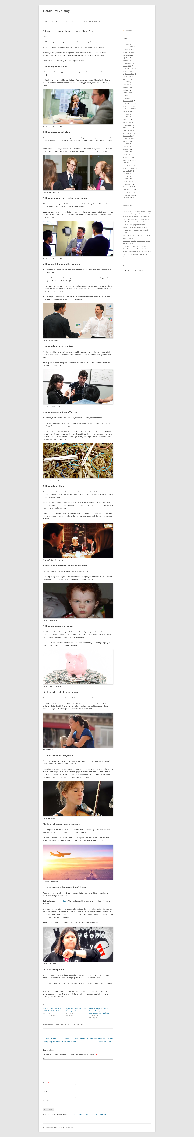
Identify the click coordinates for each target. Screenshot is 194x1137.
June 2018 (126, 114)
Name (46, 1083)
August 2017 (127, 141)
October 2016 (127, 165)
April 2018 (126, 120)
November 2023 (128, 68)
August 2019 (127, 79)
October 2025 (127, 50)
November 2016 (128, 163)
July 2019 (126, 82)
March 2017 (127, 155)
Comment (47, 1058)
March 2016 (127, 182)
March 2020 (127, 77)
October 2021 (127, 71)
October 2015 (127, 192)
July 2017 (126, 144)
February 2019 (127, 95)
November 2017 (128, 133)
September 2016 (128, 168)
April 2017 (126, 152)
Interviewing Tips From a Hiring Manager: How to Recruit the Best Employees (99, 1011)
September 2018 (128, 109)
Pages (62, 1024)
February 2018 (127, 125)
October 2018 (127, 106)
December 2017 (128, 130)
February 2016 (127, 184)
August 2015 (127, 198)
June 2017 (126, 147)
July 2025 (126, 58)
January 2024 (127, 66)
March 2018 (127, 122)
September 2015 (128, 195)
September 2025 (128, 52)
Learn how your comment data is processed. (89, 1114)
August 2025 (127, 55)
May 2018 (126, 117)
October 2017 (127, 136)
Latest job (128, 31)
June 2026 (126, 44)
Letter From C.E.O (71, 21)
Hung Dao (79, 1024)
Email (46, 1092)
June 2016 (126, 176)
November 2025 (128, 47)
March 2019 (127, 93)
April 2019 (126, 90)
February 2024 (127, 63)
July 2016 (126, 173)
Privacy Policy (47, 1127)
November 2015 (128, 190)
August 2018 (127, 112)
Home (45, 21)
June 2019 (126, 85)
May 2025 (126, 60)
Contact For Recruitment (91, 21)
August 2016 (127, 171)
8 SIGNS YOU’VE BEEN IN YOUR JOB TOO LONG (52, 1010)
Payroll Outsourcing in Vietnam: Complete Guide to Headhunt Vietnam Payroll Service (137, 254)
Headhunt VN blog (56, 11)
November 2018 (128, 103)
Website (46, 1100)
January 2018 (127, 128)
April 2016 (126, 179)
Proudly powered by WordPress (63, 1127)
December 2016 (128, 160)
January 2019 (127, 98)
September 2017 (128, 138)
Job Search (56, 21)
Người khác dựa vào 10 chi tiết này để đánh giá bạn (76, 1010)
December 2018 (128, 101)
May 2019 (126, 87)
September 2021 (128, 74)
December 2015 (128, 187)
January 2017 (127, 157)
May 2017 (126, 149)
